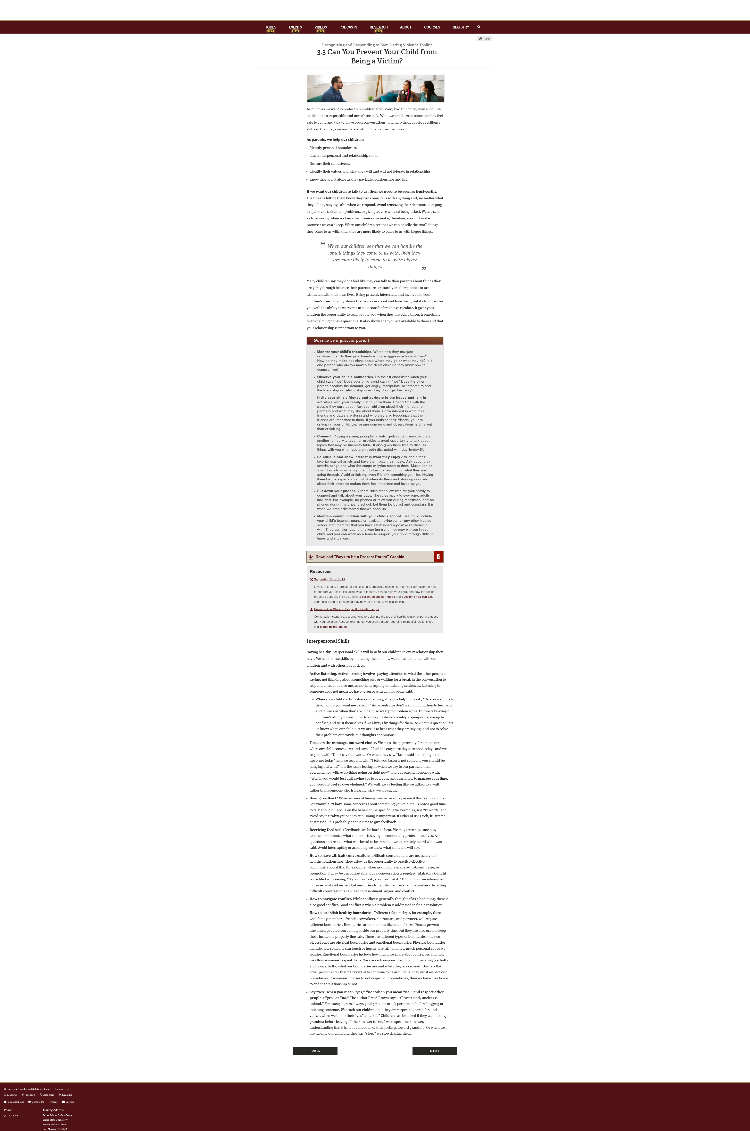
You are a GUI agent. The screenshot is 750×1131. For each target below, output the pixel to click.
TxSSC (375, 10)
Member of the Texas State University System (719, 1103)
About (406, 27)
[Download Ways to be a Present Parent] (375, 556)
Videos (321, 27)
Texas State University (719, 1093)
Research (379, 27)
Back (315, 1051)
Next (435, 1051)
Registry (461, 27)
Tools (270, 27)
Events (295, 27)
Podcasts (348, 27)
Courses (432, 27)
